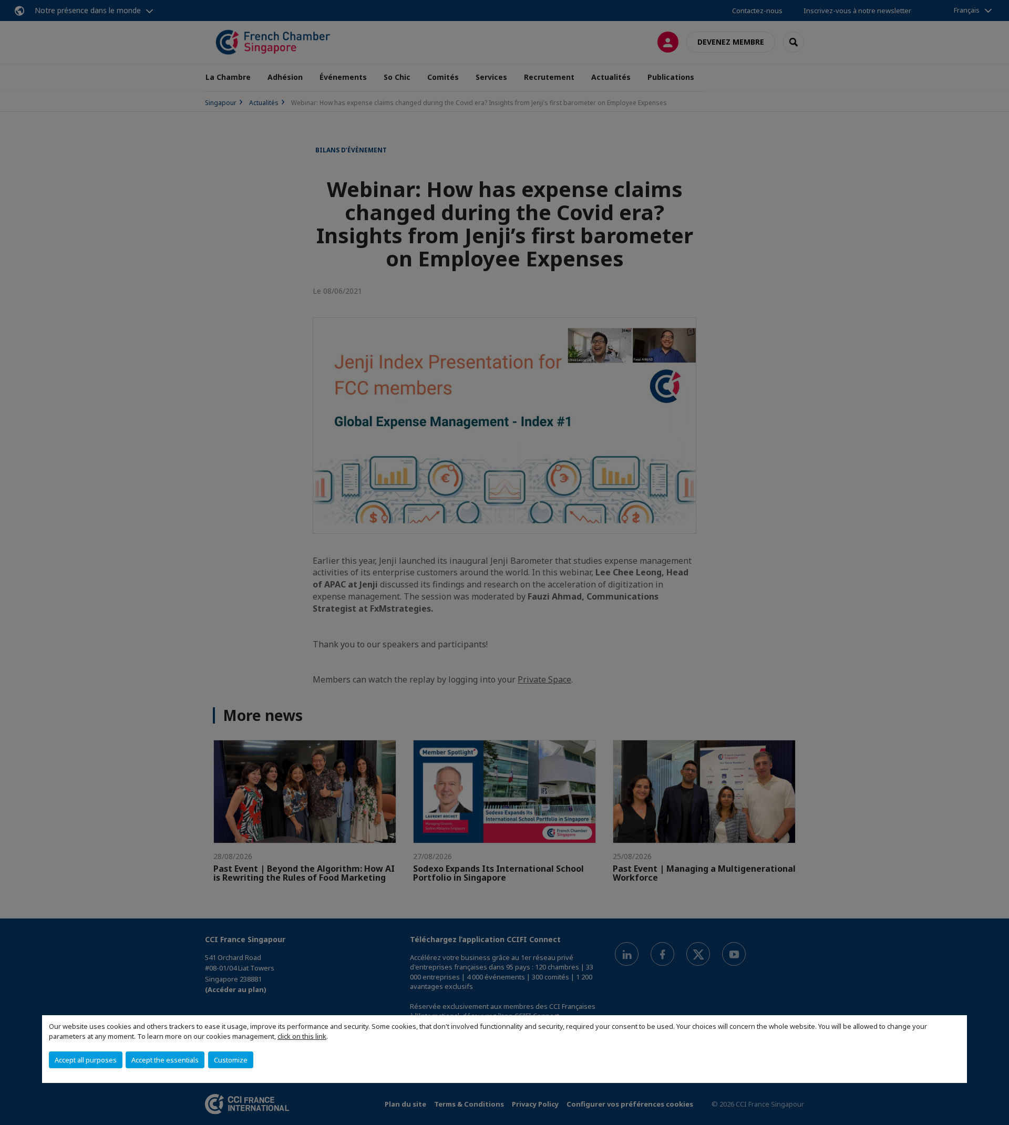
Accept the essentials (165, 1060)
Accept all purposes (86, 1060)
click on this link (301, 1036)
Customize (231, 1060)
